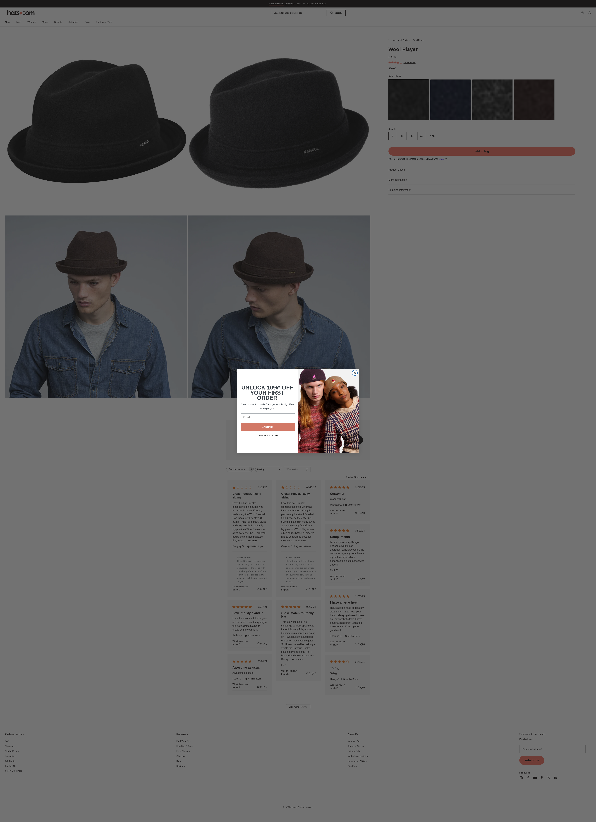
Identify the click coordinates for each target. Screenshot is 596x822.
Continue (267, 427)
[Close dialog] (355, 373)
